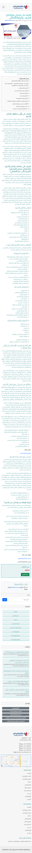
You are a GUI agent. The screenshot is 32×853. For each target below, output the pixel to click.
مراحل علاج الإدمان (26, 776)
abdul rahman (9, 20)
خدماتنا (29, 782)
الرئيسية (29, 773)
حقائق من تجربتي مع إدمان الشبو (20, 103)
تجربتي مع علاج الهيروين (24, 558)
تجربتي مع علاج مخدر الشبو (21, 106)
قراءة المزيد (25, 574)
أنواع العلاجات (28, 796)
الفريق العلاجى (27, 784)
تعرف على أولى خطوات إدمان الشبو (20, 80)
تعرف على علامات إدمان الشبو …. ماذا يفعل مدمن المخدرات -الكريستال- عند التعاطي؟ (16, 84)
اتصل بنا (29, 799)
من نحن (29, 793)
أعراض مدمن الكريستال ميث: (21, 90)
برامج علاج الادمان (27, 779)
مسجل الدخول (16, 587)
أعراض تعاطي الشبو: (23, 88)
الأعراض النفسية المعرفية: (21, 98)
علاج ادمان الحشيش (25, 453)
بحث (4, 599)
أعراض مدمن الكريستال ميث (16, 711)
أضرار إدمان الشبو (15, 708)
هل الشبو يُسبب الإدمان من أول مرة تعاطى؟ (17, 101)
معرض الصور (27, 787)
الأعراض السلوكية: (23, 93)
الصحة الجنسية (27, 790)
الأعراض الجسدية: (23, 95)
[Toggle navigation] (3, 7)
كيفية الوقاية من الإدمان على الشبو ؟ (20, 108)
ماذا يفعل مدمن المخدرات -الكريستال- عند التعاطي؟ (15, 717)
